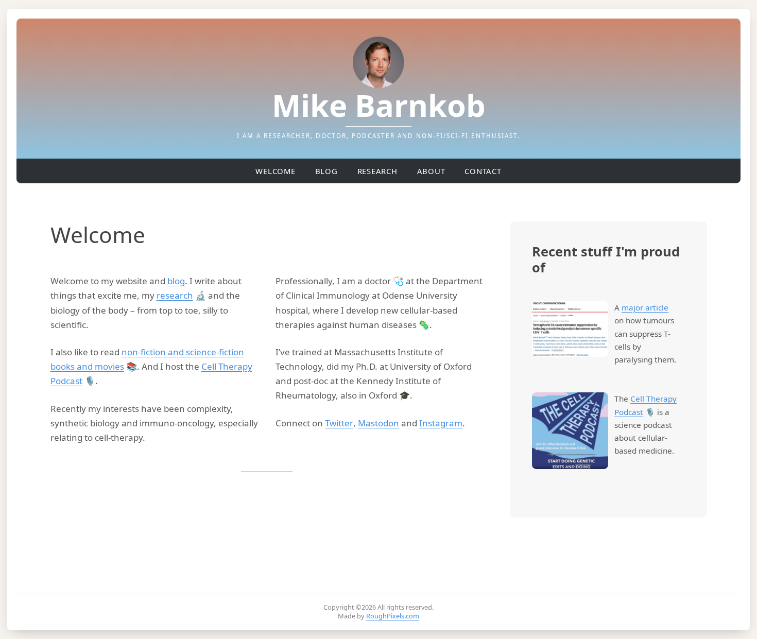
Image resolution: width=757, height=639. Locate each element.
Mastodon (378, 423)
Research (377, 171)
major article (645, 307)
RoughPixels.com (392, 615)
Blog (326, 171)
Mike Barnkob (379, 105)
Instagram (440, 423)
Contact (482, 171)
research (175, 295)
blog (176, 281)
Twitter (339, 423)
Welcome (275, 171)
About (431, 171)
